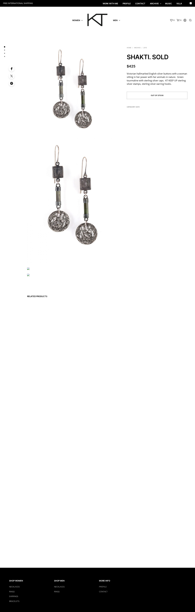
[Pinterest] (11, 83)
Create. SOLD (36, 526)
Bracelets (14, 601)
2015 (145, 48)
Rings (12, 591)
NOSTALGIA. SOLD (103, 528)
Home (129, 48)
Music (168, 3)
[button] (172, 20)
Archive (154, 3)
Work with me (110, 3)
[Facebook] (11, 68)
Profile (127, 3)
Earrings (13, 596)
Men (115, 20)
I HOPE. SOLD (59, 526)
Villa (179, 3)
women (76, 20)
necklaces (59, 586)
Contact (140, 3)
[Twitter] (11, 76)
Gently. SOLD (81, 526)
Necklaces (14, 586)
